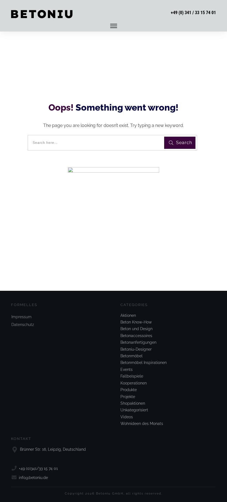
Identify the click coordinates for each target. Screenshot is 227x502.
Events (126, 369)
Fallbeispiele (131, 376)
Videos (126, 417)
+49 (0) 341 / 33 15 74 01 (193, 12)
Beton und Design (136, 329)
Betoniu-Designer (136, 349)
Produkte (128, 390)
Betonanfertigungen (138, 342)
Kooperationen (133, 383)
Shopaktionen (132, 403)
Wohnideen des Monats (141, 423)
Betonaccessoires (136, 335)
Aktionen (128, 315)
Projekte (127, 396)
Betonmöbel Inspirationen (143, 362)
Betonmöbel (131, 356)
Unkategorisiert (134, 410)
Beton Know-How (136, 322)
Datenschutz (22, 324)
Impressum (21, 317)
